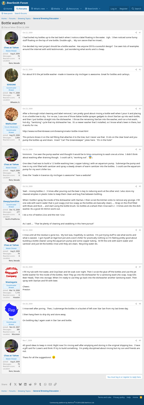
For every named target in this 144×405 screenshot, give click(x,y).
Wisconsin (16, 334)
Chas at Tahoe (9, 27)
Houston (16, 297)
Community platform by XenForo (72, 402)
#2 (140, 69)
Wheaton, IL (15, 102)
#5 (140, 186)
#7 (140, 267)
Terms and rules (104, 397)
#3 (140, 108)
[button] (47, 8)
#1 (140, 32)
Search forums (21, 13)
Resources (74, 8)
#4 (140, 149)
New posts (8, 13)
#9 (140, 340)
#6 (140, 230)
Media (57, 8)
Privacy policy (119, 397)
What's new (39, 8)
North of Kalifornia (12, 219)
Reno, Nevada (14, 63)
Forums (23, 8)
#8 (140, 304)
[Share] (136, 32)
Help (129, 397)
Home (9, 8)
